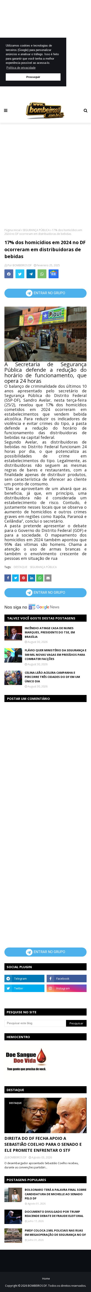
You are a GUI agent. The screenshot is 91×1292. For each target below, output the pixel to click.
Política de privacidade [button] (21, 67)
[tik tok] (67, 998)
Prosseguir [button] (33, 77)
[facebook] (67, 978)
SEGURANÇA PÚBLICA (36, 230)
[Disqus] (45, 761)
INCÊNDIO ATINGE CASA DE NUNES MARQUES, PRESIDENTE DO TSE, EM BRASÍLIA (50, 632)
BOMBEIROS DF (22, 265)
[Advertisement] (45, 175)
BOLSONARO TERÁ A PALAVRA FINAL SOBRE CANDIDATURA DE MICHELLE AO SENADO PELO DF (55, 1194)
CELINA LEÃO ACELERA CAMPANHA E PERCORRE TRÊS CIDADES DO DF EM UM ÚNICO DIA (52, 677)
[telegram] (24, 978)
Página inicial (12, 230)
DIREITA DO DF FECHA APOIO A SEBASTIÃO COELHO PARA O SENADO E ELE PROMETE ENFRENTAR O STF (43, 1144)
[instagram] (67, 988)
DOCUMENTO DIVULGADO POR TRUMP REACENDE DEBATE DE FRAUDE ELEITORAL (54, 1214)
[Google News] (54, 273)
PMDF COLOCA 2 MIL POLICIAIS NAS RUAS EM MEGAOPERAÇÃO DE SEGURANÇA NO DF (55, 1232)
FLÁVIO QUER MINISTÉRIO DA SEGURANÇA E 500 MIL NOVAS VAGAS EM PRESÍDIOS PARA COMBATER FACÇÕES (55, 654)
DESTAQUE (20, 567)
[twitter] (24, 988)
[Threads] (24, 998)
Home (46, 1278)
